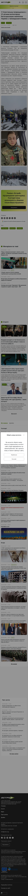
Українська (14, 454)
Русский (14, 459)
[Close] (24, 435)
